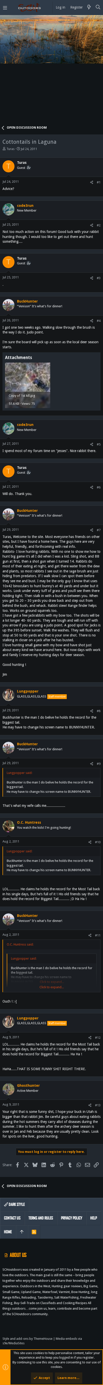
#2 (98, 225)
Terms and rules (40, 1218)
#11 (97, 935)
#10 (97, 842)
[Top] (22, 1232)
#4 (98, 321)
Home (8, 1231)
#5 (98, 444)
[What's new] (89, 8)
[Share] (91, 182)
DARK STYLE (16, 1204)
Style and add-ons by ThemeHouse (27, 1339)
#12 (97, 1038)
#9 (98, 764)
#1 (98, 182)
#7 (98, 530)
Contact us (12, 1218)
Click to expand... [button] (52, 987)
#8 (98, 711)
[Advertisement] (51, 72)
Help (93, 1218)
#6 (98, 487)
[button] (5, 7)
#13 (97, 1105)
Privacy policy (71, 1218)
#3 (98, 278)
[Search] (98, 8)
